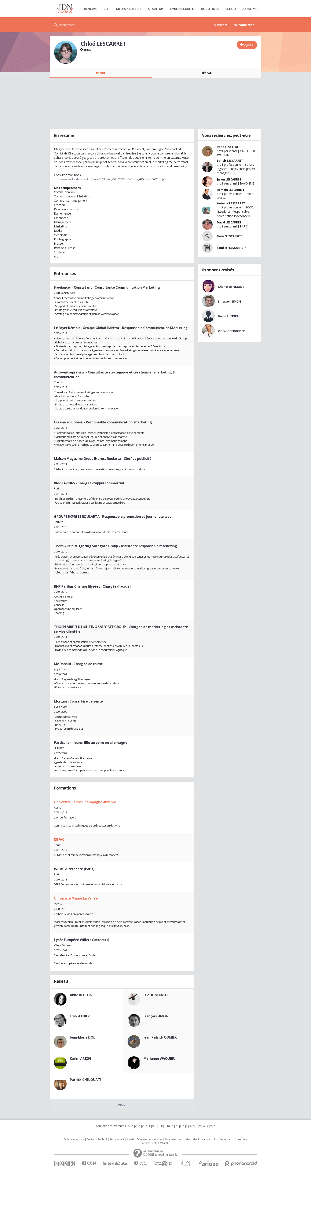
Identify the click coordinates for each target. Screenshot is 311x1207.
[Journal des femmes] (64, 1163)
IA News (90, 9)
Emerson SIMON (229, 301)
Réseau (206, 73)
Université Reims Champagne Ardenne (85, 802)
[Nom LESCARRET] (207, 236)
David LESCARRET (229, 222)
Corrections (240, 1139)
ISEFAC (59, 839)
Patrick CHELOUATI (85, 1079)
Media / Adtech (128, 9)
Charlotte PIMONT (231, 287)
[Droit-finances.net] (140, 1163)
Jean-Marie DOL (82, 1037)
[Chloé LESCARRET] (65, 52)
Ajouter (249, 45)
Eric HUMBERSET (156, 995)
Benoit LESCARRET (230, 160)
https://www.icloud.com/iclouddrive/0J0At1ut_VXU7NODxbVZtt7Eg (96, 179)
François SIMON (156, 1016)
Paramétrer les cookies (177, 1139)
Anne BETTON (81, 995)
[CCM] (89, 1163)
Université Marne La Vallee (76, 898)
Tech (106, 9)
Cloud (230, 9)
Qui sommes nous (74, 1139)
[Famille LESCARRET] (207, 248)
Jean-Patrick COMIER (160, 1037)
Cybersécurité (182, 9)
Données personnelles (149, 1139)
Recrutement (117, 1139)
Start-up (155, 9)
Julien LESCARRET (229, 179)
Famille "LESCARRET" (231, 248)
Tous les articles (223, 1139)
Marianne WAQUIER (159, 1058)
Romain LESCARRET (230, 190)
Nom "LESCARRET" (230, 236)
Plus (121, 1105)
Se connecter (244, 25)
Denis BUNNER (228, 316)
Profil (101, 73)
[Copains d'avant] (163, 1163)
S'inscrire (221, 25)
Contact (91, 1139)
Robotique (210, 9)
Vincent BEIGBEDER (231, 331)
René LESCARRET (229, 147)
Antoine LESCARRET (231, 203)
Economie (250, 9)
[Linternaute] (115, 1164)
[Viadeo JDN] (186, 1163)
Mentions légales (202, 1139)
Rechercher (67, 25)
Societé (130, 1139)
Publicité (102, 1139)
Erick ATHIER (80, 1016)
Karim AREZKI (80, 1058)
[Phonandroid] (241, 1163)
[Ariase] (209, 1163)
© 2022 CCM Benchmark (155, 1143)
